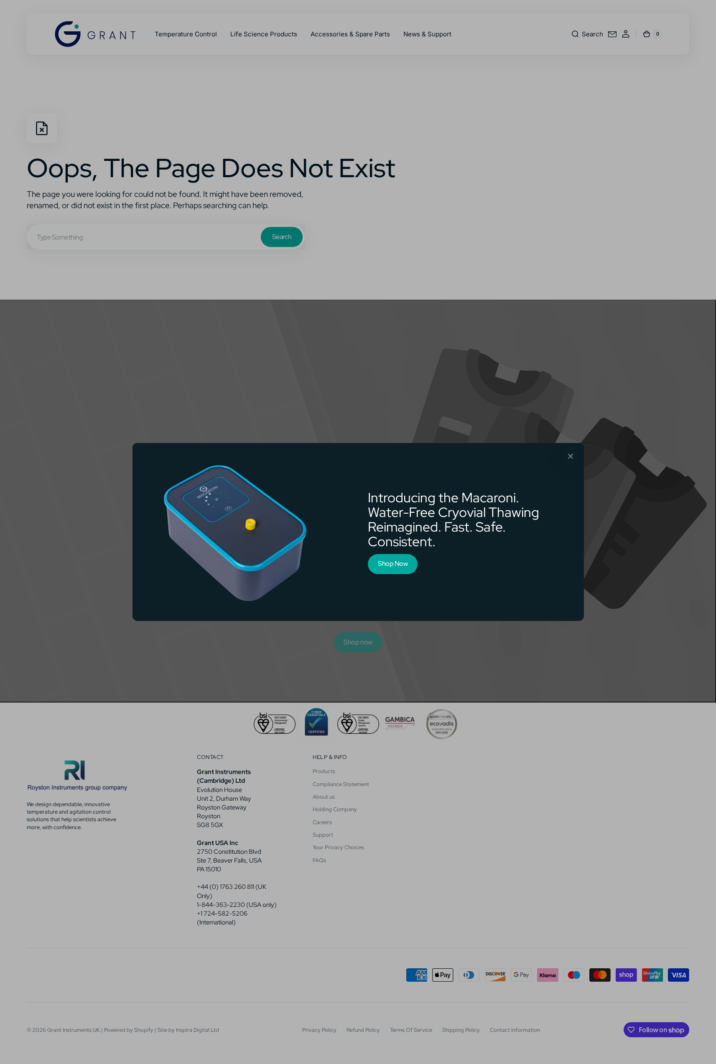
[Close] (570, 456)
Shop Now (393, 563)
